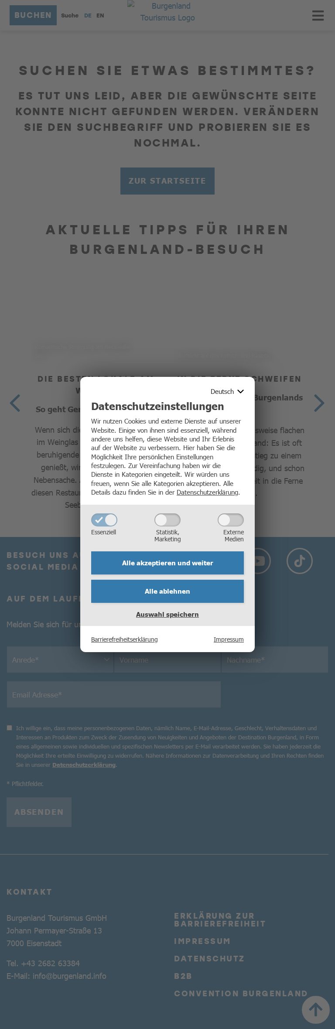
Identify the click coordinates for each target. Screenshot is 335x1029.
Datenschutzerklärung (207, 492)
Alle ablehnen (167, 591)
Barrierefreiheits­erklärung (124, 639)
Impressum (229, 639)
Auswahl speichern (167, 614)
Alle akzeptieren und (167, 563)
